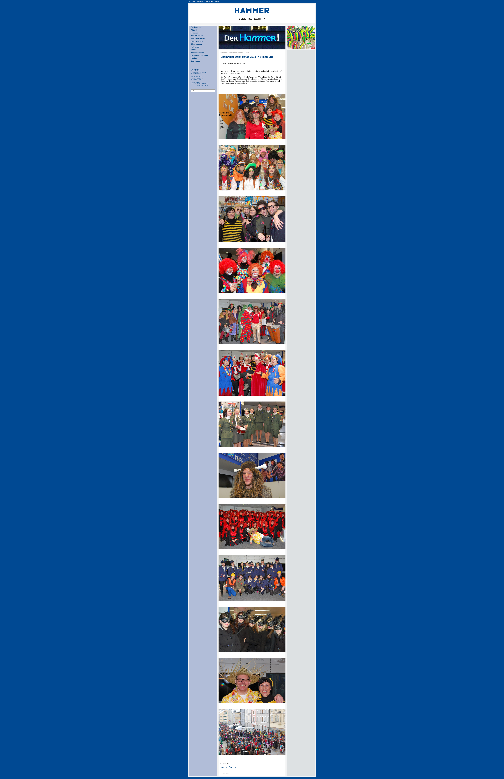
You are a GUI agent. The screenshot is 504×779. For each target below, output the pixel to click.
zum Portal (192, 1)
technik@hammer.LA (197, 79)
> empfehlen (225, 773)
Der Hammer (196, 27)
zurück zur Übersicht (228, 767)
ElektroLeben (196, 44)
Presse (193, 50)
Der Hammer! (224, 52)
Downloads (195, 61)
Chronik (240, 52)
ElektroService (197, 41)
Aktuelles (194, 30)
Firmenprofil (196, 33)
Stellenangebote (197, 53)
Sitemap (216, 1)
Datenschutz (209, 1)
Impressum (200, 1)
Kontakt (194, 58)
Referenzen (195, 47)
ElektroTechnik (197, 36)
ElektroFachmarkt (198, 39)
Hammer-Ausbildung (199, 55)
